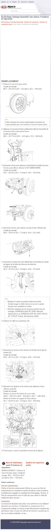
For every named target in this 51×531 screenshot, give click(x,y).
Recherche (31, 2)
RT (10, 2)
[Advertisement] (25, 53)
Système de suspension (31, 22)
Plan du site (24, 2)
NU (8, 2)
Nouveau (14, 2)
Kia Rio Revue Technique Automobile (12, 22)
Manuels (3, 2)
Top (19, 2)
